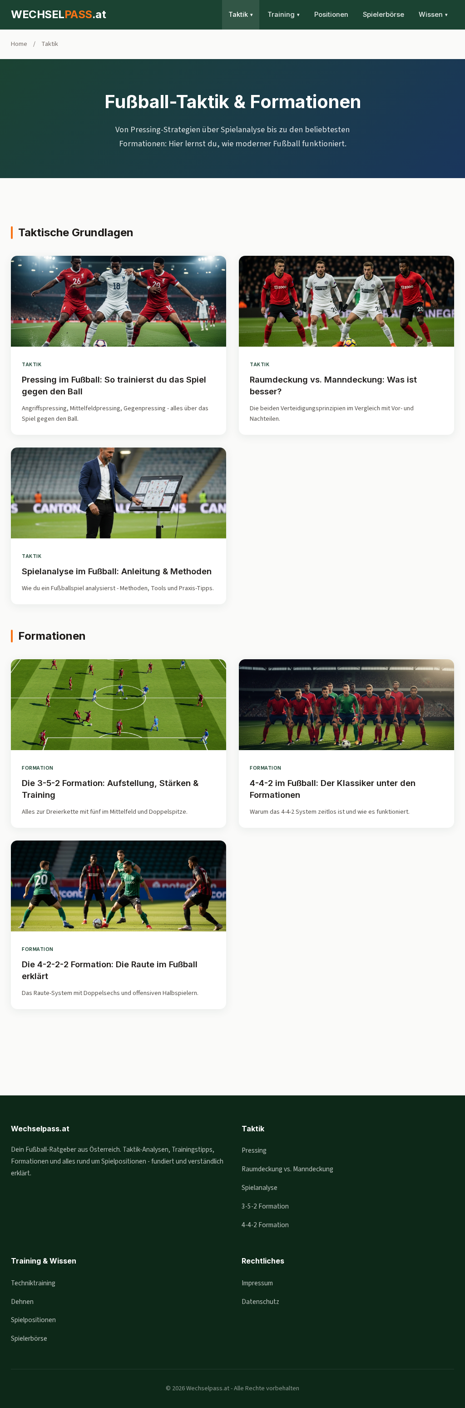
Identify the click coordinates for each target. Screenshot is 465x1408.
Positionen (331, 14)
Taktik (240, 14)
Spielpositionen (33, 1320)
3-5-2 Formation (265, 1206)
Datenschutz (260, 1302)
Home (19, 44)
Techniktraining (33, 1283)
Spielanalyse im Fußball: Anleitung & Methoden (117, 571)
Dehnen (22, 1302)
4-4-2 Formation (265, 1225)
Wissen (433, 14)
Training (283, 14)
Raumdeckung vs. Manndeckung (287, 1169)
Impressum (257, 1283)
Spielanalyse (259, 1188)
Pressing (254, 1150)
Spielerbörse (383, 14)
